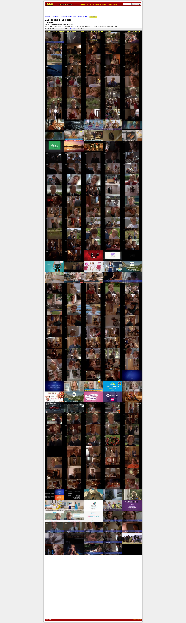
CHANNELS (95, 4)
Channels (47, 16)
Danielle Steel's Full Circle (69, 16)
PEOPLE (109, 4)
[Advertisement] (93, 10)
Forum (93, 16)
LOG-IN (115, 4)
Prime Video (73, 29)
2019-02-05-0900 (82, 16)
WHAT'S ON (82, 4)
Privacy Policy (137, 619)
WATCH (89, 4)
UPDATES (103, 4)
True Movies (56, 16)
